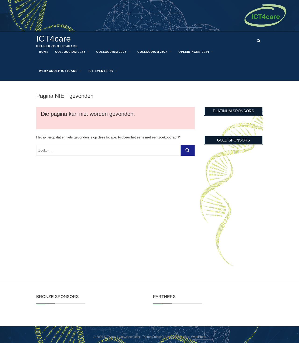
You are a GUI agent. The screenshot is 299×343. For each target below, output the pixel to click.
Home (44, 51)
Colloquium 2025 (111, 51)
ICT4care (53, 38)
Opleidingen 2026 (193, 51)
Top (288, 332)
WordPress (198, 337)
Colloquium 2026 (70, 51)
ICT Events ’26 (101, 71)
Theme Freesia (152, 337)
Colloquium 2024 (152, 51)
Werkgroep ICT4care (58, 71)
